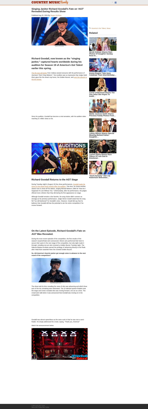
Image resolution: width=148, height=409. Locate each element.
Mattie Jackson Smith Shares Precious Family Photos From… (102, 115)
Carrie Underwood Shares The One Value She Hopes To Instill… (102, 94)
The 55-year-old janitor (39, 73)
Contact (47, 407)
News (108, 28)
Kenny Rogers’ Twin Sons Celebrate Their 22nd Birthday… (102, 74)
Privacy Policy (41, 407)
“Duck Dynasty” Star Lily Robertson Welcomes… (99, 177)
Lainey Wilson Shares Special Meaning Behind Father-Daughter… (101, 135)
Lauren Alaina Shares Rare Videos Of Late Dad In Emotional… (100, 156)
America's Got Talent (98, 28)
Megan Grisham (55, 15)
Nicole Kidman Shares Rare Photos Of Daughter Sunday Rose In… (101, 54)
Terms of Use (35, 407)
